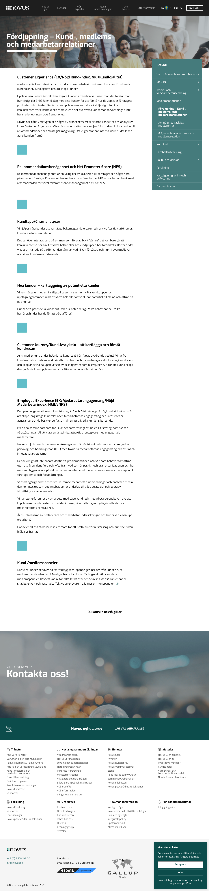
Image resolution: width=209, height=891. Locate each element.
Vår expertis (79, 8)
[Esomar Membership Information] (76, 872)
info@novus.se (15, 862)
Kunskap (62, 7)
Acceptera (180, 864)
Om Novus (125, 8)
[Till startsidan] (17, 8)
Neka (180, 872)
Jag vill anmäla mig (129, 728)
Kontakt (194, 7)
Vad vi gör (45, 8)
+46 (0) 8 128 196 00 (18, 858)
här (117, 583)
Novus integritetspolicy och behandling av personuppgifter (180, 882)
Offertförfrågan (146, 7)
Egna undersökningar (103, 8)
